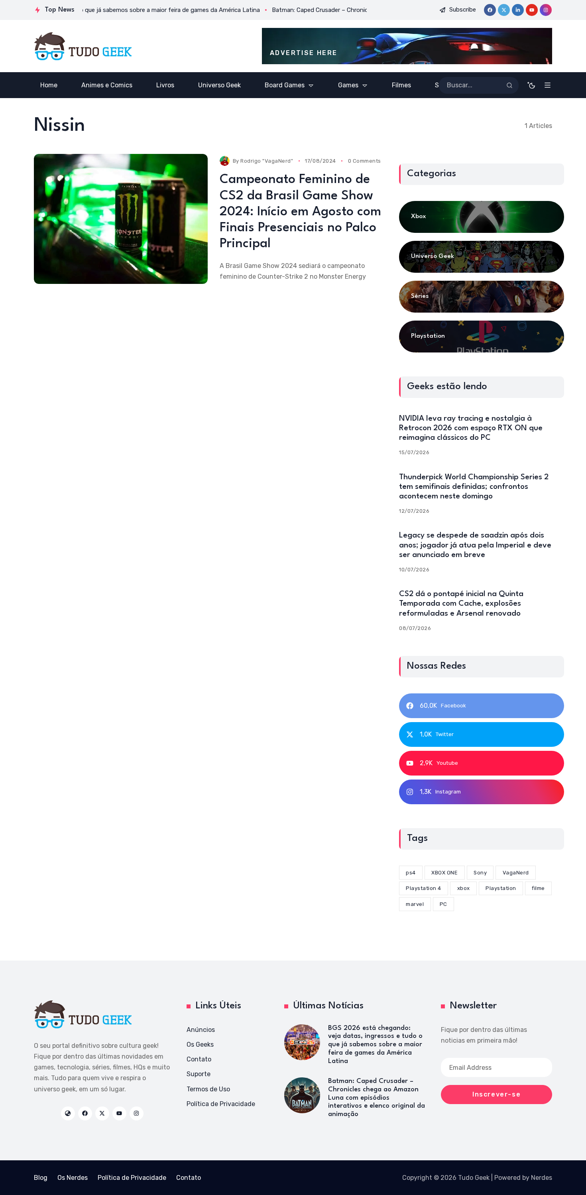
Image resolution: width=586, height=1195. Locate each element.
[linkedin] (518, 10)
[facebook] (490, 10)
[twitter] (504, 10)
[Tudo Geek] (83, 46)
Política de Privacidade (221, 1104)
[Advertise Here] (407, 46)
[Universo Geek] (481, 257)
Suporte (198, 1074)
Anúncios (201, 1030)
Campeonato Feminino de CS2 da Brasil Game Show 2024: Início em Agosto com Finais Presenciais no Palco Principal (300, 211)
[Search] (509, 85)
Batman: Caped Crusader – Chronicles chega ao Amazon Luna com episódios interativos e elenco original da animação (376, 1098)
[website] (68, 1113)
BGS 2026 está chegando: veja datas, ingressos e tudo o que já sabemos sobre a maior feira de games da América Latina (375, 1045)
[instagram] (546, 10)
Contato (199, 1059)
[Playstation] (481, 336)
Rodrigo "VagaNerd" (266, 161)
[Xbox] (481, 217)
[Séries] (481, 297)
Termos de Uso (208, 1089)
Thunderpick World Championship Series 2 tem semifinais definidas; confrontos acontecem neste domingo (474, 486)
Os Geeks (200, 1044)
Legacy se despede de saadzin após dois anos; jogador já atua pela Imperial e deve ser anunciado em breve (475, 545)
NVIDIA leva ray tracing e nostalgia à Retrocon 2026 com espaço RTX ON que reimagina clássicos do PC (471, 428)
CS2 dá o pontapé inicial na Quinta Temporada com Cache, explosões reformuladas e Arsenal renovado (461, 603)
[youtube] (532, 10)
